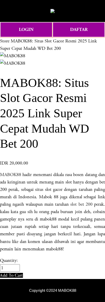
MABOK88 (10, 175)
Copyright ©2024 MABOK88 (52, 290)
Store (4, 41)
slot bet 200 (81, 204)
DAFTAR (79, 29)
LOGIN (26, 29)
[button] (11, 275)
